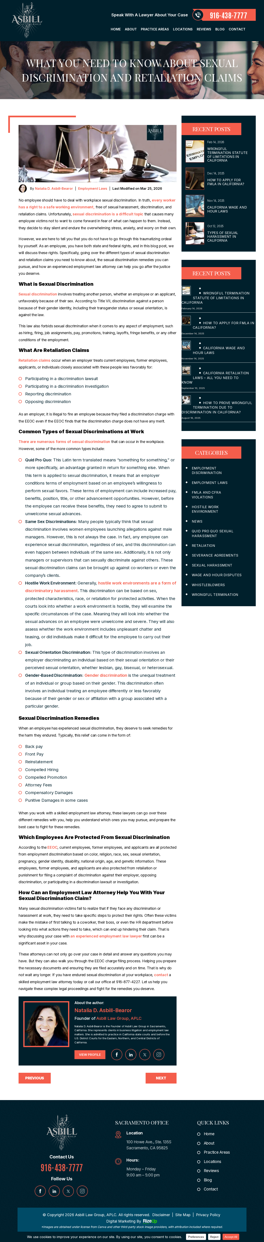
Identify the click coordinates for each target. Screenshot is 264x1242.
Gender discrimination (106, 675)
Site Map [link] (183, 1215)
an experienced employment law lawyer (106, 936)
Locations (183, 29)
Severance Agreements (215, 555)
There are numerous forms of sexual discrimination (64, 441)
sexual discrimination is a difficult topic (108, 214)
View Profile (90, 1055)
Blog (220, 29)
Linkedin (130, 1054)
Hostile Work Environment (205, 509)
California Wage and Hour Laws (227, 209)
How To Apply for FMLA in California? (225, 182)
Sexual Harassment (212, 565)
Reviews (204, 29)
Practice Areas (155, 29)
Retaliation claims (34, 360)
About (131, 29)
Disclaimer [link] (161, 1215)
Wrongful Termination (215, 595)
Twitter (144, 1054)
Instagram (158, 1054)
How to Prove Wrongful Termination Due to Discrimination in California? (217, 407)
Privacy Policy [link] (208, 1215)
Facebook (116, 1054)
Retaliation (203, 546)
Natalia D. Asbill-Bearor (54, 188)
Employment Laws (92, 188)
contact (161, 975)
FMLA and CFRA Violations (206, 494)
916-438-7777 (228, 14)
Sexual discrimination (38, 294)
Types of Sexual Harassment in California (222, 236)
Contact (237, 29)
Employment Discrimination (207, 470)
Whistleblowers (208, 585)
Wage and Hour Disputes (217, 575)
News (197, 521)
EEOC (51, 847)
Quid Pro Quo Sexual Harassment (212, 533)
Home (116, 29)
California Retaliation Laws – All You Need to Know (215, 377)
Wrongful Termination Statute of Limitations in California (227, 154)
